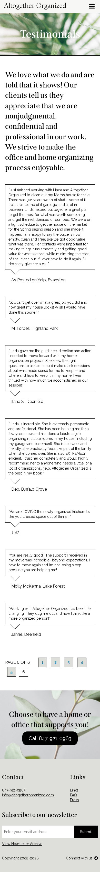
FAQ (73, 795)
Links (74, 790)
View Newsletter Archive (22, 844)
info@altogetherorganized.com (28, 795)
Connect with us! (80, 858)
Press (74, 800)
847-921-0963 (14, 790)
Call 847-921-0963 (50, 738)
